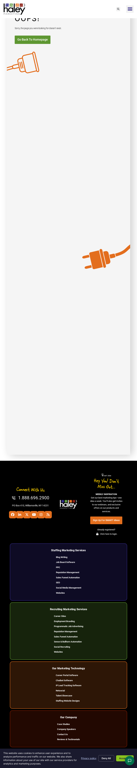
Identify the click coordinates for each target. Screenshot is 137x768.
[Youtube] (34, 514)
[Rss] (48, 514)
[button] (118, 9)
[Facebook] (12, 514)
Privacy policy (88, 758)
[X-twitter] (27, 514)
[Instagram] (41, 514)
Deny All (106, 758)
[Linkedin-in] (19, 514)
